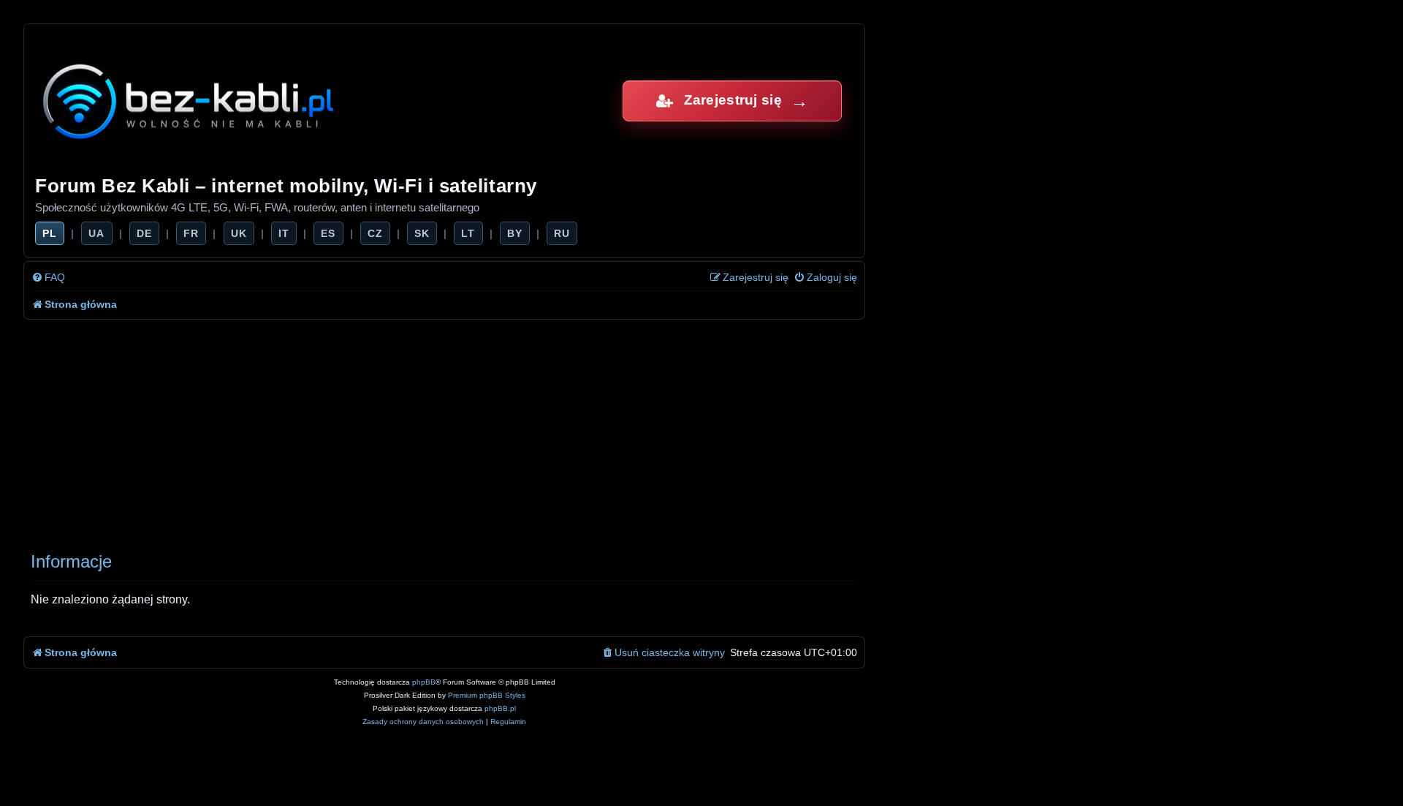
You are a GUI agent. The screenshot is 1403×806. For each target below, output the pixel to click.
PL (49, 233)
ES (328, 233)
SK (422, 233)
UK (239, 233)
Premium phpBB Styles (486, 695)
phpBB (424, 682)
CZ (375, 233)
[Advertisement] (444, 429)
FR (191, 233)
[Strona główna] (189, 100)
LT (468, 233)
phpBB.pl (500, 708)
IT (283, 233)
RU (562, 233)
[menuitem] (48, 277)
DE (144, 233)
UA (96, 233)
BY (514, 233)
